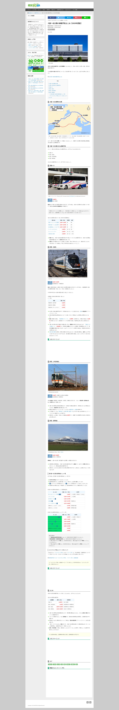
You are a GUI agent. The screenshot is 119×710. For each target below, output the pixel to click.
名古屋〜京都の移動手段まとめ (55, 76)
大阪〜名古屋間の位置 (53, 83)
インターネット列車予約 (32, 46)
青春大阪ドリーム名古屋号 (53, 224)
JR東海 (54, 664)
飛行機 (48, 9)
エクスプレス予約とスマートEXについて (58, 95)
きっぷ (39, 9)
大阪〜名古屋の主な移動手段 (54, 85)
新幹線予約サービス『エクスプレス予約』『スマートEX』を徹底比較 (63, 557)
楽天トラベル (30, 55)
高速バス (53, 9)
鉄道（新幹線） (51, 92)
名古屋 (58, 664)
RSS (90, 702)
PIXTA (62, 452)
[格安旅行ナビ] (34, 7)
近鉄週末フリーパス (64, 318)
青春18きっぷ (61, 411)
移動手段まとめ (60, 9)
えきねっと (30, 43)
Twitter (88, 702)
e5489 (29, 45)
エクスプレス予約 (59, 552)
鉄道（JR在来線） (52, 90)
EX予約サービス (51, 498)
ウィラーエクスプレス (52, 229)
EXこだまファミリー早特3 (53, 494)
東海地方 (68, 664)
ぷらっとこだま (51, 496)
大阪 (62, 664)
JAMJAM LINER (51, 233)
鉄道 (44, 9)
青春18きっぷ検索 (73, 409)
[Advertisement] (58, 350)
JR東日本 (50, 664)
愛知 (64, 664)
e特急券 (49, 501)
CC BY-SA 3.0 (72, 196)
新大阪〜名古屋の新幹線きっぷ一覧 (57, 94)
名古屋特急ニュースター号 (53, 227)
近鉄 (81, 311)
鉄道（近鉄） (51, 88)
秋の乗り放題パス (69, 411)
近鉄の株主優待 (52, 331)
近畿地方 (73, 664)
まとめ (50, 97)
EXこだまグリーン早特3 (53, 517)
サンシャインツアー (52, 231)
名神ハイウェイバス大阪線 (53, 222)
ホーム (29, 9)
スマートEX (69, 552)
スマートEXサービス (52, 503)
